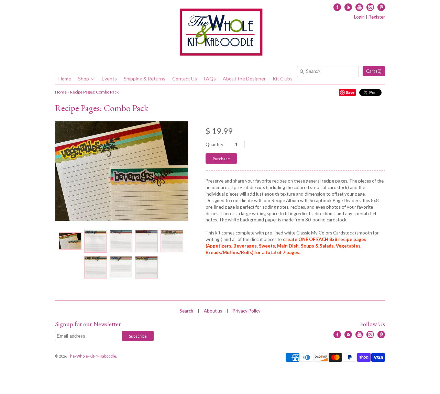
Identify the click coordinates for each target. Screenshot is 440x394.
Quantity (214, 144)
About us (213, 311)
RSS (348, 7)
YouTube (359, 7)
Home (61, 92)
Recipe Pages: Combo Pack (94, 92)
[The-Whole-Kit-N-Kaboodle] (220, 33)
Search (186, 311)
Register (376, 17)
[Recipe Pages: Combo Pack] (70, 241)
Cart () (374, 71)
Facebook (337, 7)
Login (359, 17)
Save (350, 92)
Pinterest (381, 7)
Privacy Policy (247, 311)
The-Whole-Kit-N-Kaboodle (92, 356)
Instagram (370, 7)
